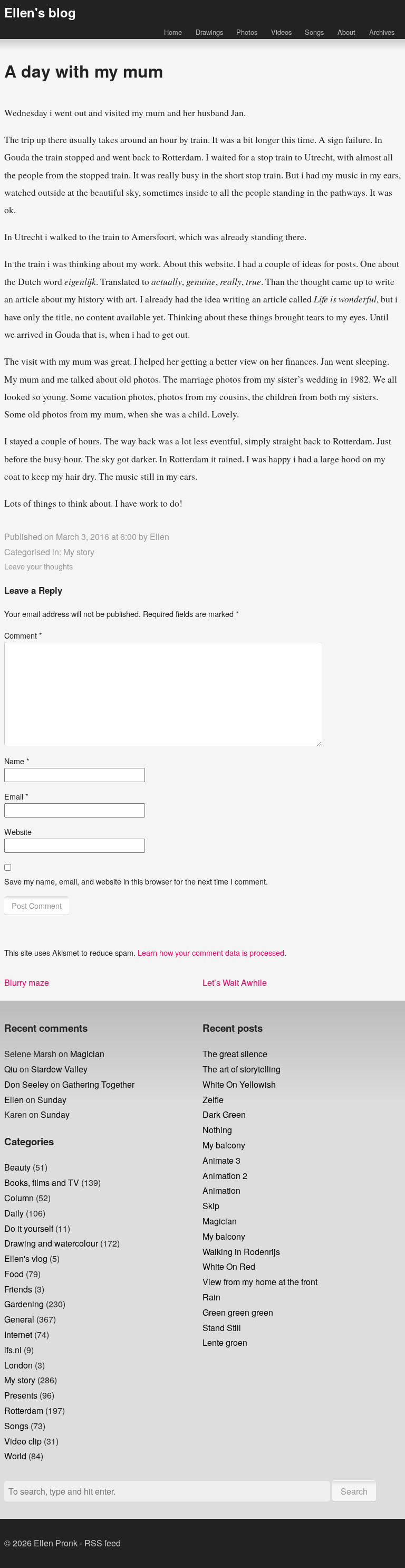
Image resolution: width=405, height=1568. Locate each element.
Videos (281, 32)
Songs (314, 32)
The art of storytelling (241, 1069)
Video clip (23, 1441)
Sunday (51, 1100)
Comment (23, 635)
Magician (87, 1054)
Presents (20, 1395)
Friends (18, 1289)
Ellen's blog (40, 12)
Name (17, 760)
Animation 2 (224, 1176)
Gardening (24, 1304)
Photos (246, 32)
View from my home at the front (259, 1282)
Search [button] (354, 1491)
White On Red (228, 1266)
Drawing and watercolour (51, 1243)
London (18, 1365)
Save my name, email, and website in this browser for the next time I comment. (136, 881)
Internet (18, 1334)
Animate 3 (221, 1160)
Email (16, 796)
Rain (211, 1297)
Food (14, 1274)
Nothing (217, 1130)
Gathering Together (98, 1084)
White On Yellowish (239, 1084)
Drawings (209, 32)
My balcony (223, 1145)
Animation (221, 1190)
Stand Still (221, 1328)
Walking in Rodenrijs (241, 1252)
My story (78, 552)
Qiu (10, 1069)
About (346, 32)
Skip (210, 1206)
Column (19, 1198)
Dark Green (224, 1114)
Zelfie (213, 1100)
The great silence (234, 1054)
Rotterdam (23, 1410)
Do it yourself (28, 1228)
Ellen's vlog (25, 1258)
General (19, 1319)
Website (18, 831)
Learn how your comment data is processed (211, 952)
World (15, 1456)
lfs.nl (13, 1350)
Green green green (237, 1312)
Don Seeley (26, 1084)
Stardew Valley (59, 1069)
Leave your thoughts (38, 566)
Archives (381, 32)
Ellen (159, 536)
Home (173, 32)
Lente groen (224, 1342)
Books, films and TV (41, 1182)
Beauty (17, 1167)
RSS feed (102, 1543)
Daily (14, 1213)
